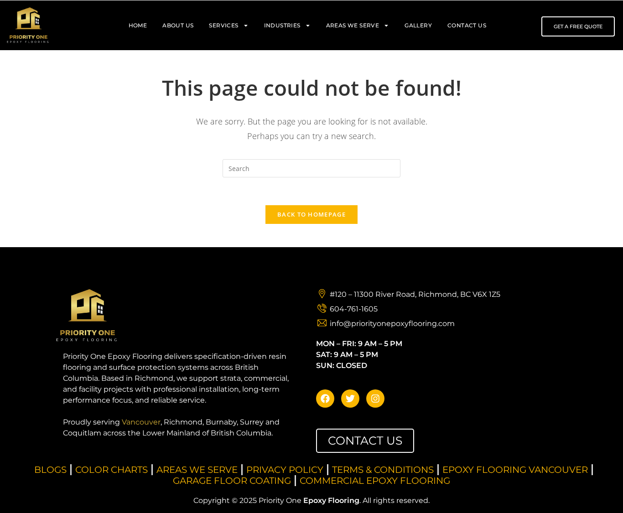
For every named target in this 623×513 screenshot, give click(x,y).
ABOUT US (177, 25)
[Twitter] (350, 398)
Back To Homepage (311, 214)
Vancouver (141, 422)
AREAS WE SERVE (352, 25)
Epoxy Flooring (331, 500)
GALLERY (418, 25)
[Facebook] (325, 398)
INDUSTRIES (282, 25)
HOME (138, 25)
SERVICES (223, 25)
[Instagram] (375, 398)
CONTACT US (466, 25)
